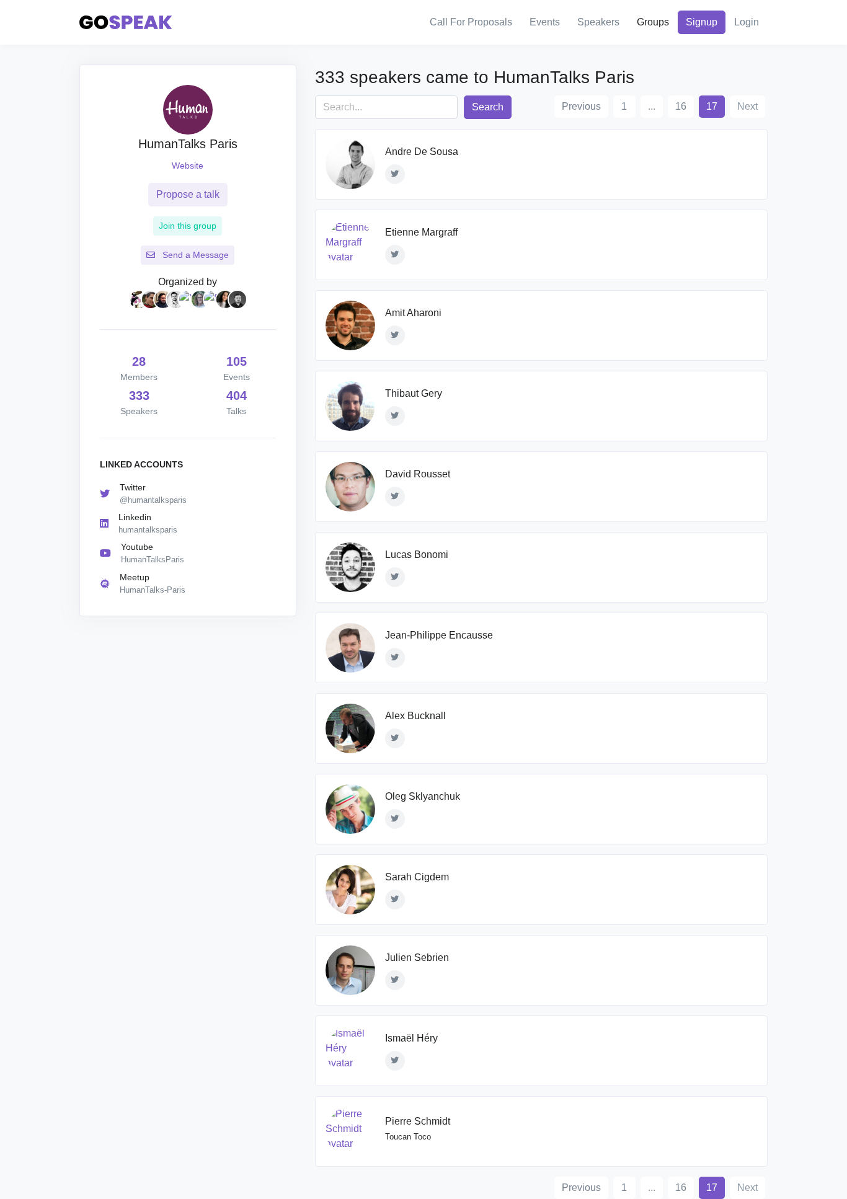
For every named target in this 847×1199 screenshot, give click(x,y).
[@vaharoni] (395, 335)
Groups (653, 22)
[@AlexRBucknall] (395, 738)
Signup (701, 22)
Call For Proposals (471, 22)
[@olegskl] (395, 819)
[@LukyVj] (395, 577)
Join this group (187, 226)
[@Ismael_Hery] (395, 1061)
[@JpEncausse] (395, 658)
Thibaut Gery (413, 393)
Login (746, 22)
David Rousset (417, 474)
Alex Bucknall (415, 715)
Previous (581, 106)
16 (680, 106)
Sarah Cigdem (417, 877)
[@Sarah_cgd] (395, 899)
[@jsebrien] (395, 980)
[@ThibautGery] (395, 416)
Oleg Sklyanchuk (422, 796)
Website (187, 165)
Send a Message (194, 255)
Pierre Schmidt (417, 1121)
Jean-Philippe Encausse (439, 635)
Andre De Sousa (421, 151)
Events (545, 22)
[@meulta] (395, 255)
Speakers (598, 22)
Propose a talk (188, 194)
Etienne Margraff (421, 232)
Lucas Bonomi (416, 554)
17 (715, 106)
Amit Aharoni (413, 312)
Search (487, 107)
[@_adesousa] (395, 174)
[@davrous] (395, 497)
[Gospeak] (125, 22)
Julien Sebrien (417, 957)
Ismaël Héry (411, 1038)
